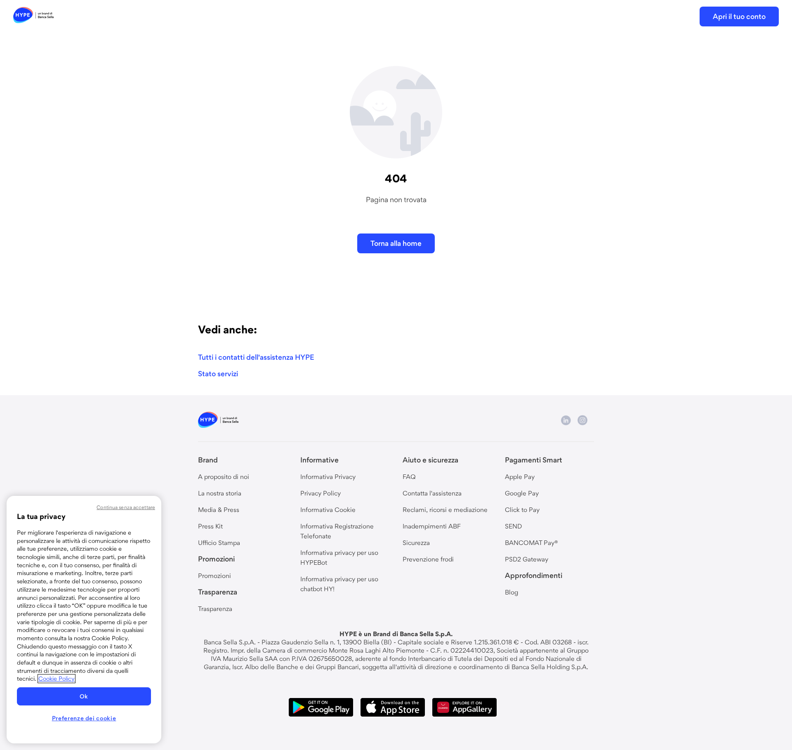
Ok (84, 696)
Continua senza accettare (126, 507)
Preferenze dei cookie (84, 718)
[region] (84, 619)
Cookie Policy (56, 678)
